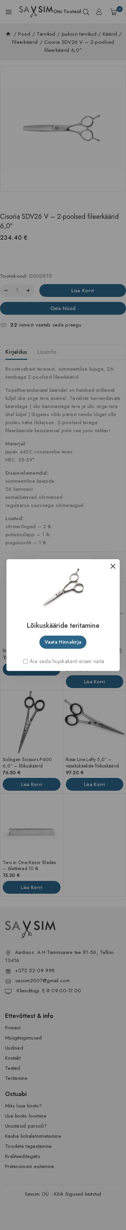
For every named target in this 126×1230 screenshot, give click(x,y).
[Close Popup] (111, 566)
